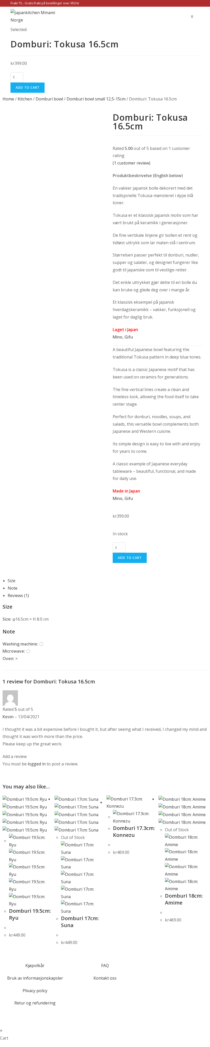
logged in (37, 764)
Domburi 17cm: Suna (80, 922)
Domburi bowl (49, 99)
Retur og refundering (35, 1003)
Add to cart (27, 87)
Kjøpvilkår (35, 965)
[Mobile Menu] (196, 16)
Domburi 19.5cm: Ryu (30, 914)
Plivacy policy (35, 990)
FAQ (105, 965)
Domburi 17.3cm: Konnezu (134, 831)
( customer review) (131, 163)
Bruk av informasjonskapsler (35, 978)
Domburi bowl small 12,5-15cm (96, 99)
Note (12, 588)
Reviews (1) (18, 595)
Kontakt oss (105, 978)
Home (8, 99)
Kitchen (25, 99)
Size (11, 580)
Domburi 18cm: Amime (184, 899)
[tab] (107, 580)
